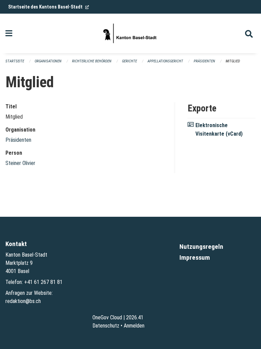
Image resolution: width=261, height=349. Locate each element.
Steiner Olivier (20, 163)
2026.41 (134, 317)
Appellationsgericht (165, 61)
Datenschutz (105, 325)
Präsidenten (204, 61)
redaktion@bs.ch (23, 301)
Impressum (194, 257)
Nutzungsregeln (201, 247)
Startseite (14, 61)
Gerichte (129, 61)
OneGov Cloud (107, 317)
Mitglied (233, 61)
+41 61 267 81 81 (43, 282)
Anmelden (134, 325)
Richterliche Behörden (91, 61)
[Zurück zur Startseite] (130, 33)
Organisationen (48, 61)
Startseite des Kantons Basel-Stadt (48, 7)
